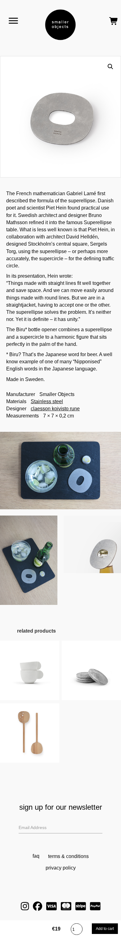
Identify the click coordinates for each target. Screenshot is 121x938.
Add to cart (105, 928)
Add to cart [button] (29, 677)
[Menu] (13, 21)
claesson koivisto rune (55, 408)
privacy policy (61, 867)
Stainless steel (47, 401)
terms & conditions (68, 856)
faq (36, 856)
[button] (110, 66)
